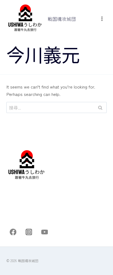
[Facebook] (13, 232)
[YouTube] (44, 232)
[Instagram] (28, 232)
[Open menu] (102, 19)
